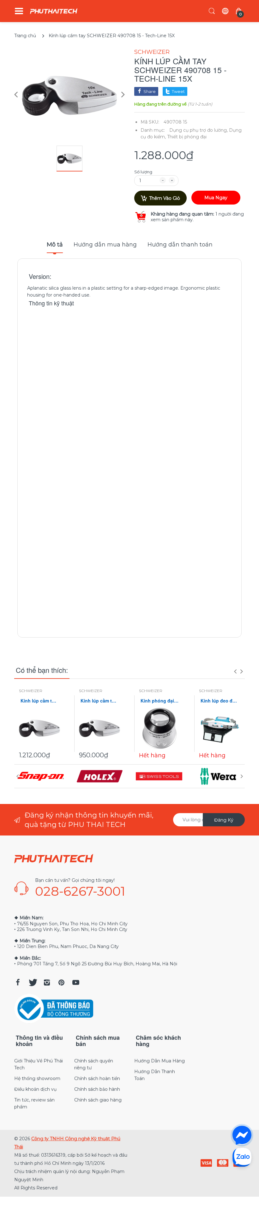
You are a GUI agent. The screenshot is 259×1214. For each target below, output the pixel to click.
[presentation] (235, 671)
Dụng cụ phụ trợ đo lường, (198, 130)
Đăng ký (223, 820)
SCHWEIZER (152, 52)
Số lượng (143, 171)
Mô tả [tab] (55, 244)
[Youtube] (75, 982)
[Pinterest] (61, 982)
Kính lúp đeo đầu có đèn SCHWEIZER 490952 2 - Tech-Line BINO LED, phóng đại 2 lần (219, 701)
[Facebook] (17, 982)
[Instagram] (46, 982)
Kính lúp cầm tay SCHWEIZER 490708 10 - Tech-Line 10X (39, 701)
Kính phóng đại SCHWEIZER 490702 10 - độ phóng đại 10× (159, 701)
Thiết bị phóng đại (187, 137)
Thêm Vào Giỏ (164, 198)
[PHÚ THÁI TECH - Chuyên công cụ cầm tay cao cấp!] (53, 11)
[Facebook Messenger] (241, 1135)
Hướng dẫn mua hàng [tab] (105, 244)
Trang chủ (25, 35)
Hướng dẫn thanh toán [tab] (180, 244)
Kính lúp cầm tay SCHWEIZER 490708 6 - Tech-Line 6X (99, 701)
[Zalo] (241, 1157)
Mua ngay (215, 197)
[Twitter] (32, 982)
